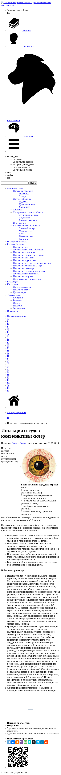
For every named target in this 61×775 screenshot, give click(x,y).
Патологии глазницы (23, 268)
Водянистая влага (28, 220)
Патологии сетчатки (23, 257)
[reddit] (46, 742)
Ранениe (17, 300)
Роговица (24, 193)
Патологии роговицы (24, 252)
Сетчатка (17, 209)
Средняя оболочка (22, 199)
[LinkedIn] (42, 742)
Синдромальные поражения (27, 279)
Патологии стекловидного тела (29, 271)
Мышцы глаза (26, 231)
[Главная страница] (14, 407)
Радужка (23, 201)
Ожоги (16, 303)
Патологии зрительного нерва (28, 265)
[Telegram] (9, 742)
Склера (22, 196)
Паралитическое (21, 289)
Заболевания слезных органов (28, 249)
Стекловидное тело (28, 215)
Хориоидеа (24, 207)
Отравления (19, 308)
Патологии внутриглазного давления (32, 263)
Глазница (23, 239)
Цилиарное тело (27, 204)
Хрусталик (24, 217)
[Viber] (21, 742)
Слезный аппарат (28, 228)
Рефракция (12, 281)
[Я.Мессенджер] (29, 742)
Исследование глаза (17, 241)
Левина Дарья (19, 443)
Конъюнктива (26, 236)
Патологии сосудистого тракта (28, 255)
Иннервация (19, 223)
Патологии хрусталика (24, 260)
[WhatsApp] (25, 742)
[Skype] (38, 742)
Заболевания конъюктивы (26, 273)
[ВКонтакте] (13, 742)
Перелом (17, 305)
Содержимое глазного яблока (28, 212)
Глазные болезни (15, 244)
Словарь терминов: (17, 316)
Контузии (18, 297)
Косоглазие (12, 284)
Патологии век (20, 247)
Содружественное (22, 287)
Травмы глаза (14, 295)
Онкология (12, 311)
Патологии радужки (23, 276)
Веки (21, 233)
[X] (34, 742)
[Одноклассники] (17, 742)
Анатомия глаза (15, 188)
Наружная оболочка (23, 191)
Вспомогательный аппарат (26, 225)
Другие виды (19, 292)
